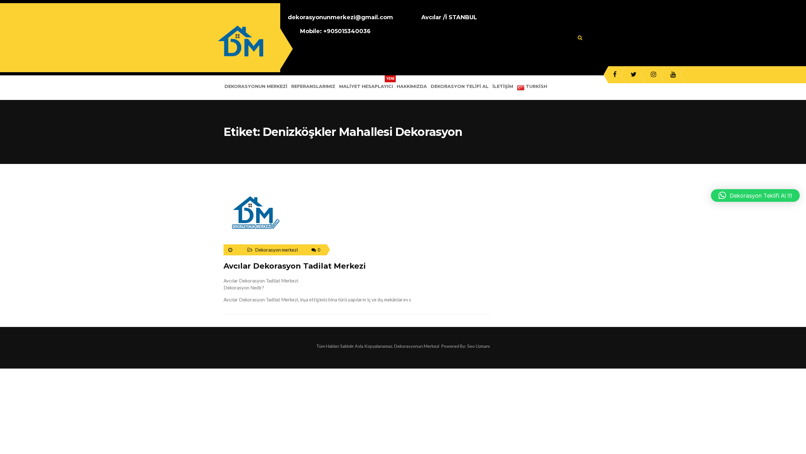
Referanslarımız (313, 86)
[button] (755, 195)
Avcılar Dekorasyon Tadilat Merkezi (295, 266)
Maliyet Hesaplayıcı (366, 86)
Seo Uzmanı (478, 346)
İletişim (502, 86)
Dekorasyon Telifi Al (460, 86)
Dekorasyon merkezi (276, 250)
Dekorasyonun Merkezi (255, 86)
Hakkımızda (412, 86)
